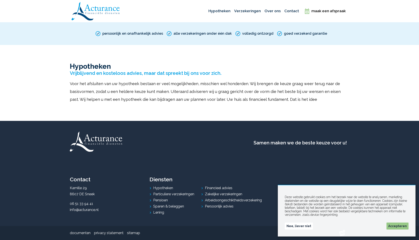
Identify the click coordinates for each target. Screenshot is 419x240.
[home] (96, 11)
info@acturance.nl (84, 210)
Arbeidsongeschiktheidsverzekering (233, 200)
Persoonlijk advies (219, 206)
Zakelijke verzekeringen (223, 194)
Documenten (80, 233)
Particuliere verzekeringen (173, 194)
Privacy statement (109, 233)
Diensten (160, 179)
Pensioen (160, 200)
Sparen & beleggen (168, 206)
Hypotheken (163, 188)
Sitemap (133, 233)
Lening (158, 212)
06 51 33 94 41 (81, 204)
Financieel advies (218, 188)
